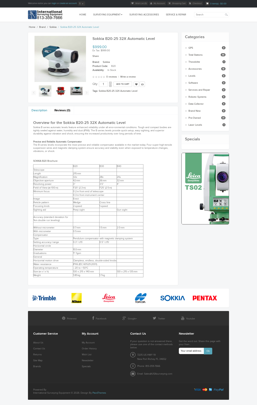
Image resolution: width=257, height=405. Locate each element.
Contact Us (39, 348)
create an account (68, 3)
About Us (38, 342)
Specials (86, 366)
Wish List (86, 354)
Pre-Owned (194, 118)
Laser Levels (195, 125)
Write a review (128, 76)
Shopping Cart (179, 3)
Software (193, 83)
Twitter (161, 318)
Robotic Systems (197, 97)
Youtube (190, 318)
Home (32, 27)
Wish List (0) (141, 3)
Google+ (132, 318)
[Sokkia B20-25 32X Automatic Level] (45, 91)
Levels (191, 76)
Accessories (195, 69)
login (54, 3)
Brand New (194, 111)
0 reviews (111, 76)
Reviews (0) (62, 110)
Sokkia (52, 27)
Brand (42, 27)
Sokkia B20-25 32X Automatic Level (79, 27)
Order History (89, 348)
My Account (159, 3)
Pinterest (72, 318)
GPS (190, 48)
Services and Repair (199, 90)
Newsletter (88, 360)
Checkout (197, 3)
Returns (37, 354)
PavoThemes (99, 393)
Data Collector (196, 104)
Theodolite (194, 62)
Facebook (101, 318)
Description (39, 110)
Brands (37, 366)
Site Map (37, 360)
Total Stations (195, 55)
